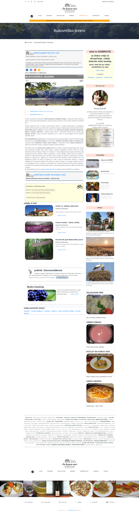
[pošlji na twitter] (31, 70)
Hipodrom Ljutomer (36, 417)
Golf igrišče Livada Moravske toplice (56, 425)
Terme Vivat (100, 438)
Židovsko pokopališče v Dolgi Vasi (48, 429)
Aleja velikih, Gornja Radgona (41, 436)
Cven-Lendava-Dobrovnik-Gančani (41, 192)
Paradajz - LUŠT (50, 421)
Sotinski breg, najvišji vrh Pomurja (73, 425)
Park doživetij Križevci (88, 440)
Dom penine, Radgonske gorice (35, 429)
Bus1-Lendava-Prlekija (66, 311)
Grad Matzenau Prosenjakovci (43, 433)
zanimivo (96, 471)
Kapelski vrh (81, 433)
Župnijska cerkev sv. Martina (88, 431)
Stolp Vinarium (59, 417)
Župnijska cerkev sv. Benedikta (76, 436)
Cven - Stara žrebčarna (29, 442)
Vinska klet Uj (65, 431)
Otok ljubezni (110, 419)
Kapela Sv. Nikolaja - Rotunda (30, 421)
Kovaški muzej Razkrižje (65, 423)
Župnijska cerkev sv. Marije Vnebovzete (75, 427)
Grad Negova (106, 427)
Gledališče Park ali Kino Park (53, 442)
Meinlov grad (62, 442)
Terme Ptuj (44, 419)
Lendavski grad (112, 425)
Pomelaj (85, 427)
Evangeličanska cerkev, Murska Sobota (53, 427)
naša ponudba (100, 70)
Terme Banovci (82, 417)
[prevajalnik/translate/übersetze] (34, 1)
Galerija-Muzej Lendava (87, 425)
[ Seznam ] (80, 75)
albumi (106, 15)
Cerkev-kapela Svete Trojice (41, 442)
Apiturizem (101, 427)
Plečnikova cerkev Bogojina (71, 419)
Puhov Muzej (94, 438)
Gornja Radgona (37, 311)
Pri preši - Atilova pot (52, 436)
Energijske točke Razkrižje (88, 442)
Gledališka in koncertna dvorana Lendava (40, 425)
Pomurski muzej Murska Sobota (62, 429)
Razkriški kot (95, 429)
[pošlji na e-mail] (35, 70)
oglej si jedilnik (62, 277)
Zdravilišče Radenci (91, 417)
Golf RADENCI (110, 433)
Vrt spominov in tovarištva (77, 438)
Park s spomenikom (102, 436)
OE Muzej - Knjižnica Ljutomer (86, 429)
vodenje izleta (108, 77)
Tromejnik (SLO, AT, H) (41, 421)
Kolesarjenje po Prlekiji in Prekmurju (72, 440)
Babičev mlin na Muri (101, 419)
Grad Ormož (79, 431)
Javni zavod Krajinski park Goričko (102, 431)
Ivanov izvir (101, 429)
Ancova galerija (65, 433)
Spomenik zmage (96, 425)
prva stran (29, 42)
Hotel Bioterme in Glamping (102, 417)
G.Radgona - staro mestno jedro (77, 423)
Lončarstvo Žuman (105, 421)
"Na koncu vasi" (72, 510)
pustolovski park (49, 169)
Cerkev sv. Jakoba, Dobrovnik (35, 440)
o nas (40, 15)
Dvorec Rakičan (34, 423)
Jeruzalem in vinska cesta (70, 417)
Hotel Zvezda (64, 427)
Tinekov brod (28, 417)
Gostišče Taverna (72, 431)
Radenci (54, 311)
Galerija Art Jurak (111, 440)
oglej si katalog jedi (35, 492)
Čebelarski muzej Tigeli (51, 419)
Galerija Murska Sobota (79, 421)
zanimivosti (96, 15)
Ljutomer (27, 311)
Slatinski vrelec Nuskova (56, 433)
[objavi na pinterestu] (39, 70)
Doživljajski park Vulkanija (69, 421)
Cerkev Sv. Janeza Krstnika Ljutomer (91, 421)
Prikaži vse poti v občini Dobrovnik (36, 197)
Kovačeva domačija (73, 433)
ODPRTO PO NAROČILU (108, 1)
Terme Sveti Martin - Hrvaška (43, 444)
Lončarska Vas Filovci (93, 427)
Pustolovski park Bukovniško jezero (104, 423)
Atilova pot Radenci (33, 438)
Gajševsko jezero (87, 438)
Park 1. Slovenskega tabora (74, 429)
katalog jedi (61, 15)
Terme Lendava (37, 419)
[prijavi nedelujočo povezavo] (52, 111)
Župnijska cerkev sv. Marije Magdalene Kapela (95, 433)
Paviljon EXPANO (59, 421)
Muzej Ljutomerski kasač (90, 444)
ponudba (49, 15)
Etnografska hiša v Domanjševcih (45, 438)
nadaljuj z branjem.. (62, 215)
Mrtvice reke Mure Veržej (90, 423)
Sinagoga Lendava (104, 425)
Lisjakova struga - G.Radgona (29, 427)
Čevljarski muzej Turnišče (34, 431)
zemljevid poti (34, 111)
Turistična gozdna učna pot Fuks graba (54, 431)
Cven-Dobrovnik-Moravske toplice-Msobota (43, 190)
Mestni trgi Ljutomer (40, 427)
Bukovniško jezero (69, 30)
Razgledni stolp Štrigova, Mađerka (61, 444)
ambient (71, 15)
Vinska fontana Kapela (78, 444)
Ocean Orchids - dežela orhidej (87, 419)
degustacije (99, 77)
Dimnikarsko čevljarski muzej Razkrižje (73, 442)
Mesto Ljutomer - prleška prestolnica (48, 417)
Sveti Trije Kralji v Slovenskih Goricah (90, 436)
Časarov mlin (42, 431)
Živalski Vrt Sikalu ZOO (63, 437)
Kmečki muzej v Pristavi (54, 423)
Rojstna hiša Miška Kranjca (43, 423)
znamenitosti (84, 15)
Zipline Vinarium (99, 444)
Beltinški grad (106, 429)
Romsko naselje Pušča (100, 440)
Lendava (47, 311)
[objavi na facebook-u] (27, 70)
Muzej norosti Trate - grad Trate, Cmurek (62, 438)
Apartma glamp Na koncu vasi (46, 53)
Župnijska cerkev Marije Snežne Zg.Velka (51, 440)
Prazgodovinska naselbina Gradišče (104, 442)
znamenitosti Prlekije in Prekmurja (43, 42)
